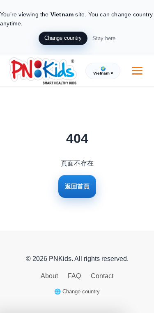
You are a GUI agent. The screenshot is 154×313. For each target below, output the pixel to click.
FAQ (75, 275)
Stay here (103, 38)
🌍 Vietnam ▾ (103, 70)
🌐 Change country (77, 291)
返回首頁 (77, 186)
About (50, 275)
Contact (102, 275)
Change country (63, 38)
